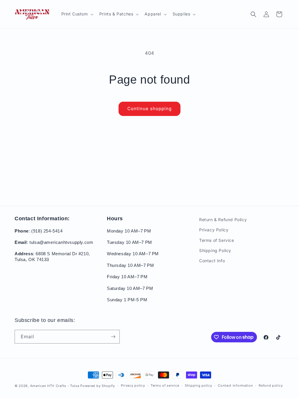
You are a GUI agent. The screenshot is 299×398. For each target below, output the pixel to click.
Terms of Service (216, 240)
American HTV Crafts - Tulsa (54, 386)
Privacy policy (133, 385)
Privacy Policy (213, 229)
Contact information (235, 385)
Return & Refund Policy (223, 219)
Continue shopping (149, 108)
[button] (77, 14)
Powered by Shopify (97, 386)
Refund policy (271, 385)
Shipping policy (198, 385)
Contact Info (212, 260)
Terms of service (165, 385)
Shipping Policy (215, 250)
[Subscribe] (113, 337)
